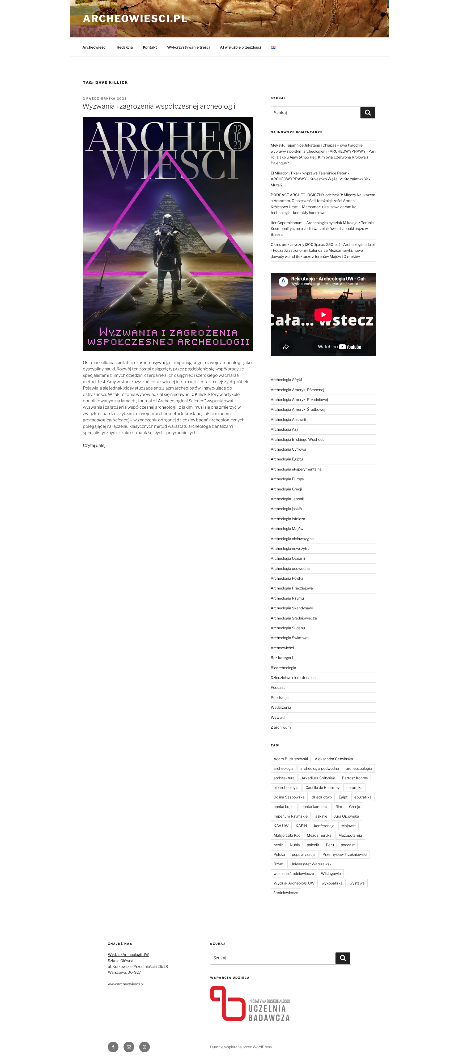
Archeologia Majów (287, 528)
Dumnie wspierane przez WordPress (241, 1047)
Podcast (278, 687)
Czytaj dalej (94, 445)
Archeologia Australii (288, 419)
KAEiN (301, 825)
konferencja (324, 825)
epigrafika (363, 797)
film (338, 806)
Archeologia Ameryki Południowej (299, 399)
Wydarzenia (281, 707)
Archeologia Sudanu (288, 628)
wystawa (357, 883)
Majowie (348, 825)
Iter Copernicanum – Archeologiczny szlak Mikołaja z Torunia (322, 222)
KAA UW (281, 825)
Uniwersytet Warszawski (311, 864)
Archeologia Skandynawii (292, 608)
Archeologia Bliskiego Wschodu (298, 439)
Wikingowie (331, 873)
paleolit (313, 845)
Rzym (278, 864)
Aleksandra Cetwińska (334, 758)
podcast (348, 845)
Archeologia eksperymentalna (296, 469)
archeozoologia (359, 768)
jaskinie (320, 816)
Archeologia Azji (284, 429)
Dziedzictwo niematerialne (293, 677)
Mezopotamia (350, 835)
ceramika (354, 787)
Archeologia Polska (287, 578)
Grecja (354, 806)
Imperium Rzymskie (291, 816)
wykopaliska (332, 883)
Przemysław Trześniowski (344, 854)
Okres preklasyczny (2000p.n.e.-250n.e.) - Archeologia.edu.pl (323, 244)
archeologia (284, 768)
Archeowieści (94, 47)
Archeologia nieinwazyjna (292, 538)
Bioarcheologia (283, 667)
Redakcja (125, 47)
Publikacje (279, 697)
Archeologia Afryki (286, 379)
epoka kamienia (315, 806)
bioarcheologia (286, 787)
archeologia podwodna (319, 768)
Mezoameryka (319, 835)
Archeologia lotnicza (288, 518)
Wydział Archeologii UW (294, 883)
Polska (279, 854)
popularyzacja (304, 854)
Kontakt (150, 47)
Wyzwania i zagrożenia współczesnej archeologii (158, 106)
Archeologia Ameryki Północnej (297, 389)
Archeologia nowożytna (291, 548)
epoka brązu (284, 806)
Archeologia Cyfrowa (288, 449)
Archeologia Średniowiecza (294, 618)
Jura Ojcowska (346, 816)
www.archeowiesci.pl (125, 984)
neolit (278, 845)
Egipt (343, 797)
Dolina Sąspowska (289, 797)
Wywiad (277, 717)
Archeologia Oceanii (288, 558)
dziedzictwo (322, 797)
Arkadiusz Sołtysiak (318, 778)
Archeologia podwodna (290, 568)
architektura (284, 778)
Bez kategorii (282, 657)
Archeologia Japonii (287, 499)
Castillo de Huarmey (322, 787)
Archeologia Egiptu (287, 459)
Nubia (295, 845)
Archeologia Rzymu (287, 598)
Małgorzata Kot (287, 835)
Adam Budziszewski (291, 758)
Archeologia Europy (287, 479)
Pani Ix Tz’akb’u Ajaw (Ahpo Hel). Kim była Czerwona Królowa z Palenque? (323, 157)
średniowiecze (286, 892)
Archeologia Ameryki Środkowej (298, 409)
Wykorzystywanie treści (188, 47)
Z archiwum (281, 727)
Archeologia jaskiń (286, 508)
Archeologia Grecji (286, 489)
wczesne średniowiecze (294, 873)
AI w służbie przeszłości (240, 47)
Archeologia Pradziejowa (292, 588)
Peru (330, 845)
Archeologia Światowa (290, 637)
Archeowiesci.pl (135, 18)
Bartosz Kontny (355, 778)
